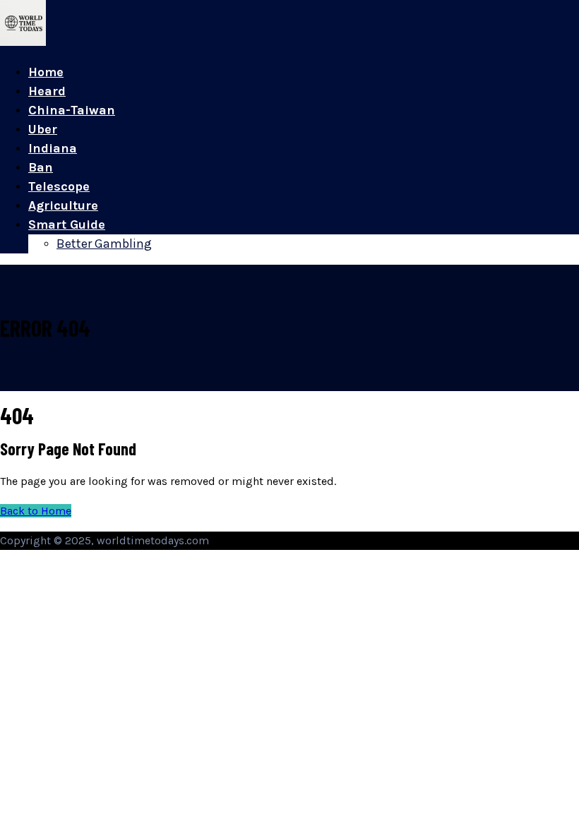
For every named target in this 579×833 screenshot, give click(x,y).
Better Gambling (104, 243)
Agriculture (63, 205)
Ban (40, 167)
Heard (47, 91)
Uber (42, 129)
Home (46, 72)
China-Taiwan (71, 110)
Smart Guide (66, 224)
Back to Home (35, 510)
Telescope (59, 186)
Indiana (52, 148)
